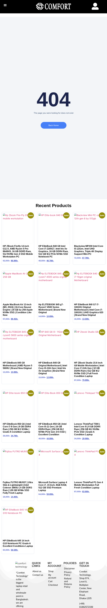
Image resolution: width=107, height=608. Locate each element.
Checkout (53, 585)
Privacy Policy (67, 573)
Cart (50, 581)
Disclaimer (69, 568)
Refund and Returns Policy (68, 582)
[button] (5, 5)
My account (52, 576)
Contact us (37, 575)
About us (36, 571)
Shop (51, 571)
